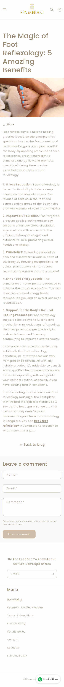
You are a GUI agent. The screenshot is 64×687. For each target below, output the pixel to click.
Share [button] (10, 124)
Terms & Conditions (20, 615)
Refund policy (16, 631)
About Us (13, 647)
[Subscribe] (53, 574)
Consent (12, 639)
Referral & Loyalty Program (25, 607)
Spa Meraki (34, 679)
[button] (4, 10)
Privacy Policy (16, 623)
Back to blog (34, 444)
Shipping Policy (17, 655)
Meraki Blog (14, 599)
